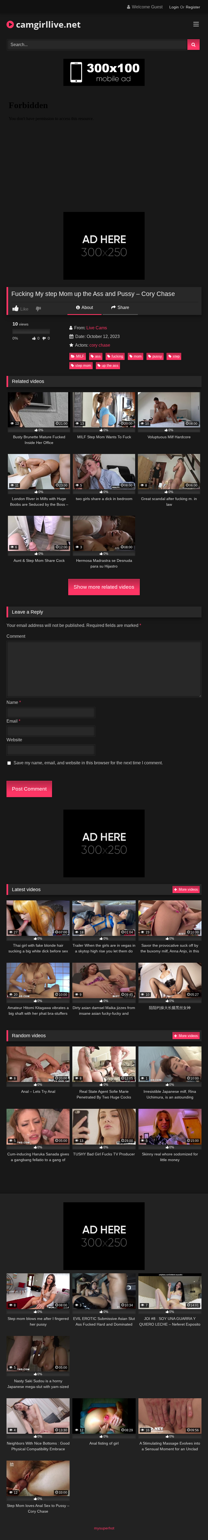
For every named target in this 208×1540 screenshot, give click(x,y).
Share (122, 307)
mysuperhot (104, 1528)
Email (13, 721)
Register (193, 7)
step (176, 356)
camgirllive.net (47, 24)
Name (13, 702)
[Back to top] (191, 1524)
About (87, 307)
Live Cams (96, 328)
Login (174, 7)
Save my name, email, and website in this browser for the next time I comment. (88, 763)
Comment (15, 636)
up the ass (110, 365)
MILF (80, 356)
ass (98, 356)
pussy (157, 356)
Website (14, 739)
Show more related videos (104, 587)
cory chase (99, 345)
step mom (83, 365)
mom (138, 356)
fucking (117, 356)
